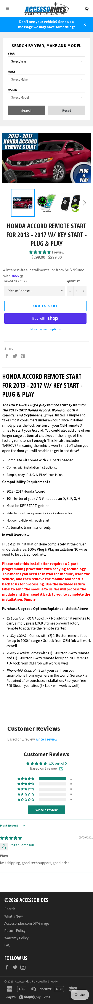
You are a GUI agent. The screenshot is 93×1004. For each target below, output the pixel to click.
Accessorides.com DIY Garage (26, 923)
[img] (11, 838)
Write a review (46, 739)
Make (11, 71)
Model (12, 89)
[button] (40, 252)
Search (9, 908)
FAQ (7, 945)
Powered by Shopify (45, 981)
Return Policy (15, 930)
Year (11, 53)
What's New (13, 916)
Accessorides (23, 981)
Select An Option (15, 280)
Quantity (73, 281)
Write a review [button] (46, 810)
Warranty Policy (16, 938)
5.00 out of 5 (57, 763)
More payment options (45, 329)
